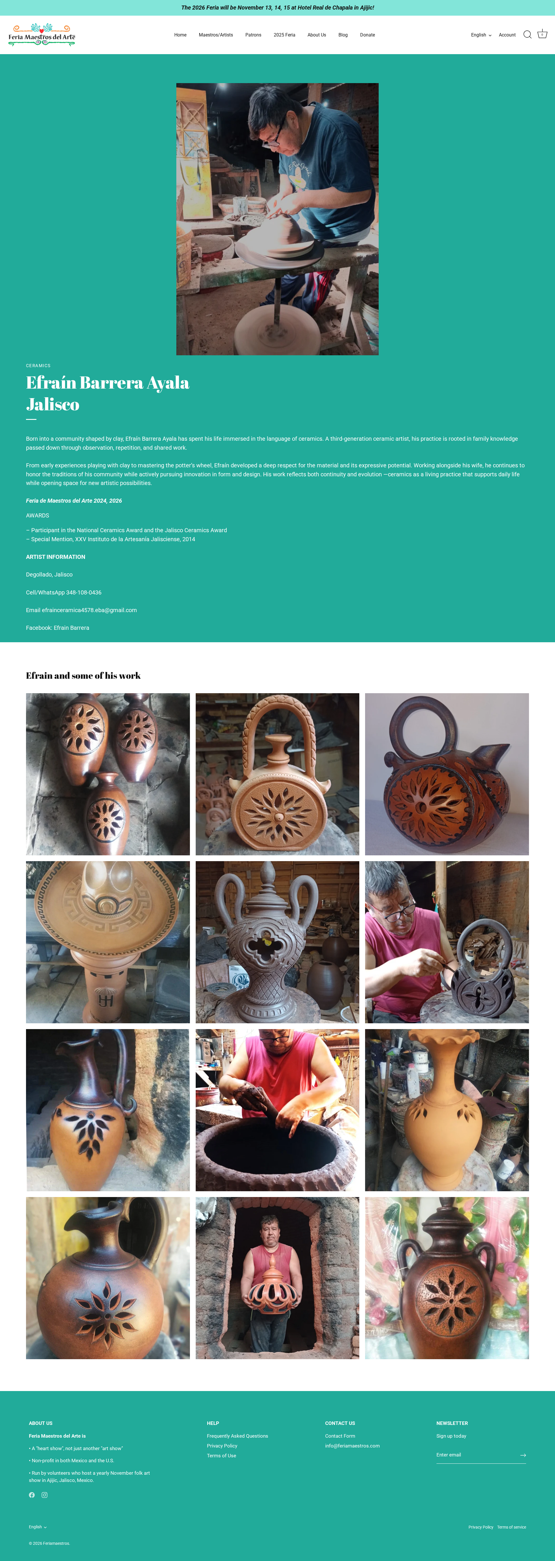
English (478, 35)
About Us (317, 35)
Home (180, 35)
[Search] (527, 34)
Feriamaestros (56, 1543)
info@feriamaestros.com (352, 1446)
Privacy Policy (222, 1446)
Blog (343, 35)
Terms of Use (221, 1455)
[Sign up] (523, 1455)
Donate (367, 35)
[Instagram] (44, 1495)
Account (507, 35)
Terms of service (511, 1527)
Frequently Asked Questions (237, 1436)
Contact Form (340, 1436)
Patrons (253, 35)
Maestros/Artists (216, 35)
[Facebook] (32, 1495)
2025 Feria (284, 35)
